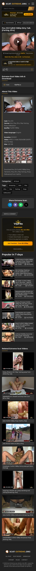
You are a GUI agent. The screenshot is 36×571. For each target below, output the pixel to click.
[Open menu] (33, 3)
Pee (11, 189)
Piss (25, 185)
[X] (26, 205)
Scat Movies (17, 556)
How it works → (18, 249)
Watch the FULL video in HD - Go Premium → (18, 57)
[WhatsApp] (21, 205)
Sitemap (11, 560)
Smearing (12, 185)
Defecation (7, 192)
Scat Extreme (10, 22)
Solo (20, 185)
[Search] (31, 8)
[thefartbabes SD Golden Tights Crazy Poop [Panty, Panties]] (8, 315)
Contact (24, 560)
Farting (17, 189)
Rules (18, 560)
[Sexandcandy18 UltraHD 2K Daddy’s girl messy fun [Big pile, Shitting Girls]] (8, 294)
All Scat (19, 22)
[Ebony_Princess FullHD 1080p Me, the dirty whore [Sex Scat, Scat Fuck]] (8, 305)
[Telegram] (10, 205)
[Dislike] (7, 69)
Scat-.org (16, 4)
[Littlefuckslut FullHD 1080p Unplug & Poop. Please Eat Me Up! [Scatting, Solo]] (8, 262)
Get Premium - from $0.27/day (18, 243)
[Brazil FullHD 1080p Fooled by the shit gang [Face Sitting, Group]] (8, 326)
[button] (29, 4)
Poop (24, 189)
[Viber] (15, 205)
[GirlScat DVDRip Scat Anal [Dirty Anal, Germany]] (8, 337)
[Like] (4, 69)
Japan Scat (26, 556)
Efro (5, 189)
